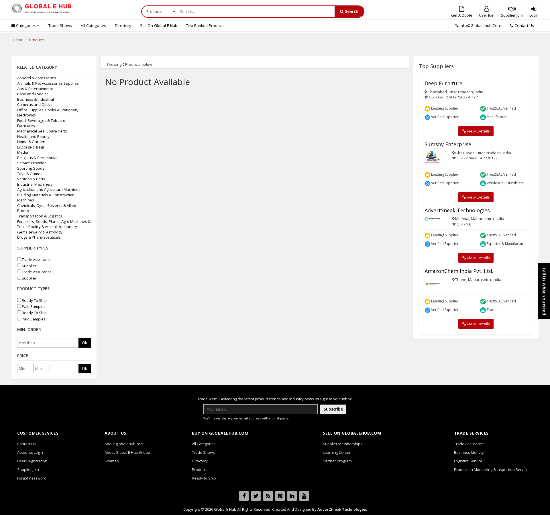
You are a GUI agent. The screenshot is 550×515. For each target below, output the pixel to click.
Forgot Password (31, 478)
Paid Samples (33, 306)
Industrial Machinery (35, 184)
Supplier (28, 265)
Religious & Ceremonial (37, 157)
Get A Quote (461, 15)
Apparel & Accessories (36, 77)
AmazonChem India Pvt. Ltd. (459, 271)
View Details (478, 131)
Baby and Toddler (32, 93)
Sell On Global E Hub (158, 25)
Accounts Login (30, 452)
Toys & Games (29, 173)
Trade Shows (60, 25)
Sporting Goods (30, 168)
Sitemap (112, 461)
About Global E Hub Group (127, 452)
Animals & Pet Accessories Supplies (48, 83)
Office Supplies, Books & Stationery (47, 109)
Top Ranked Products (205, 25)
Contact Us (523, 25)
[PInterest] (280, 496)
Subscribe (333, 409)
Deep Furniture (443, 83)
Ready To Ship (34, 300)
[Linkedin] (292, 496)
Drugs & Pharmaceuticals (39, 237)
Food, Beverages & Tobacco (41, 120)
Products (199, 469)
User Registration (32, 461)
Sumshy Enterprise (448, 144)
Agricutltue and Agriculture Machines (48, 189)
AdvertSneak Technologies (457, 210)
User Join (486, 15)
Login (534, 15)
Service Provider (31, 162)
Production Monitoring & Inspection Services (492, 469)
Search (351, 11)
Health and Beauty (33, 136)
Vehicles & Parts (31, 178)
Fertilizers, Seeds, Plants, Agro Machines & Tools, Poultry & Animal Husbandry (54, 224)
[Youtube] (304, 496)
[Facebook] (244, 496)
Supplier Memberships (342, 443)
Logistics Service (468, 461)
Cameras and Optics (34, 104)
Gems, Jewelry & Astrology (39, 232)
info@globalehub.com (480, 25)
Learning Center (337, 452)
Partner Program (337, 461)
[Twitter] (256, 496)
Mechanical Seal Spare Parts (42, 131)
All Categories (93, 25)
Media (22, 152)
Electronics (26, 115)
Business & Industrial (35, 99)
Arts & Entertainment (35, 88)
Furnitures (26, 125)
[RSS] (268, 496)
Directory (123, 25)
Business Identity (469, 452)
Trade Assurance (36, 259)
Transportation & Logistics (39, 216)
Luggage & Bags (31, 147)
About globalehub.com (124, 443)
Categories (26, 25)
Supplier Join (512, 15)
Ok (84, 342)
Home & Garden (31, 141)
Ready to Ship (204, 478)
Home (18, 39)
